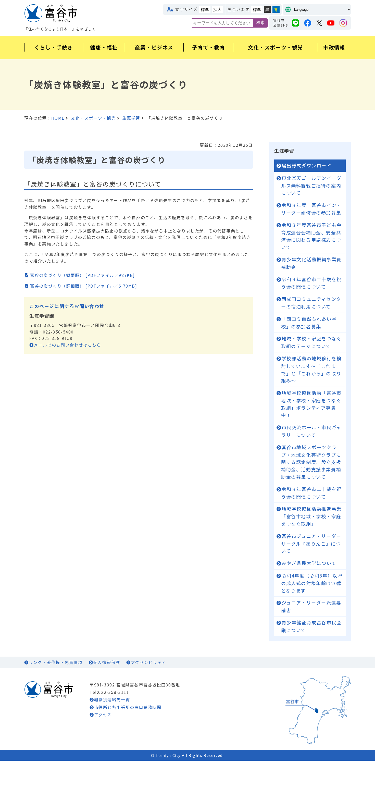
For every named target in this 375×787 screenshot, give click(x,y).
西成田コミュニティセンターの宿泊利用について (311, 303)
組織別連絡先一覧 (112, 699)
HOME (58, 118)
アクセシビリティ (148, 662)
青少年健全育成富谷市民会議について (311, 626)
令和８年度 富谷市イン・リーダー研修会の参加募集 (311, 209)
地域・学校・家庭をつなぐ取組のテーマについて (311, 342)
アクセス (103, 714)
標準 (205, 9)
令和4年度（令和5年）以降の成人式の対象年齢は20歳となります (311, 583)
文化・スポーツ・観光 (93, 118)
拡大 (217, 9)
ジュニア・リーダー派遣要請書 (311, 606)
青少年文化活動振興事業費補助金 (311, 263)
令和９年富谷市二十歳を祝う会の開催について (311, 283)
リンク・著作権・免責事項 (56, 662)
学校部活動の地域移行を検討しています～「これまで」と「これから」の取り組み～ (311, 369)
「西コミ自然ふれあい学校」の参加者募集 (308, 322)
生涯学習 (131, 118)
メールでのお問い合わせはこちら (67, 345)
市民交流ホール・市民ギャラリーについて (311, 431)
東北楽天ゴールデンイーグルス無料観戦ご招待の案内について (311, 185)
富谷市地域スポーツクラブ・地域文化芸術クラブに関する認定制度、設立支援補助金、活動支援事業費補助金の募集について (311, 462)
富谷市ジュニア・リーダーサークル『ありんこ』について (311, 543)
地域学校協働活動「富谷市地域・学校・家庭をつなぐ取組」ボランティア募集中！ (311, 403)
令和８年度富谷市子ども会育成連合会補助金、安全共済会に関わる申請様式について (311, 236)
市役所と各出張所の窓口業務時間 (127, 707)
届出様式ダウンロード (307, 165)
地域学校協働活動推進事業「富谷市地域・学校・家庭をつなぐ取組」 (311, 516)
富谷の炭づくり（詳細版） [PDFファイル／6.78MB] (83, 286)
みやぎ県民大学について (309, 563)
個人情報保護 (106, 662)
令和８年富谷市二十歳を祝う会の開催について (311, 493)
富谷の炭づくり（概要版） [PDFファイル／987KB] (82, 275)
